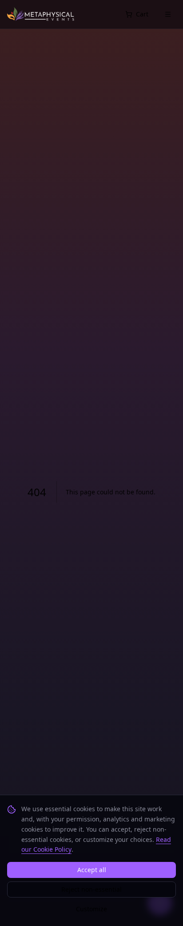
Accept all (91, 869)
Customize (91, 909)
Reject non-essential (91, 889)
